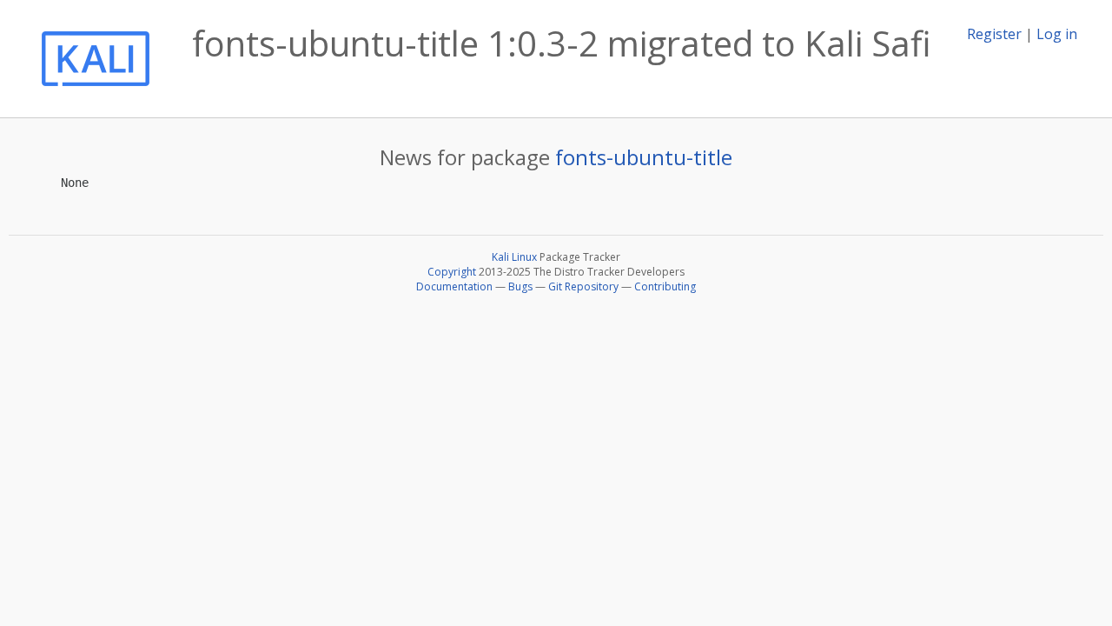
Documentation (454, 286)
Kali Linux (514, 257)
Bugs (520, 286)
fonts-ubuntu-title (643, 157)
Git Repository (583, 286)
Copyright (451, 271)
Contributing (665, 286)
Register (994, 33)
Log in (1056, 33)
